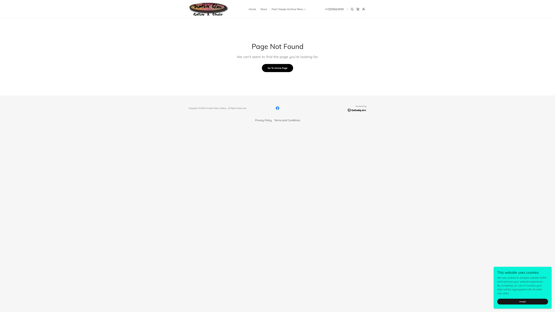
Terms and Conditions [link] (287, 120)
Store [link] (264, 9)
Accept (522, 301)
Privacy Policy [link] (263, 120)
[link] (208, 9)
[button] (289, 9)
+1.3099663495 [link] (334, 9)
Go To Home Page (277, 68)
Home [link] (252, 9)
